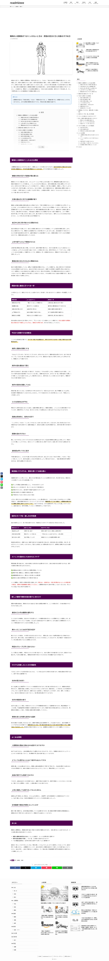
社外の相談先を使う (84, 129)
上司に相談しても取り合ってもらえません (89, 143)
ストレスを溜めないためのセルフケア (87, 116)
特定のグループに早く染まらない (87, 123)
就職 (15, 947)
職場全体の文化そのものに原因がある (30, 125)
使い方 (15, 891)
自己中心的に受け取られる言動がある (30, 121)
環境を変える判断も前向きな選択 (87, 131)
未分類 (15, 933)
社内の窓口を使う (84, 127)
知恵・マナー (17, 930)
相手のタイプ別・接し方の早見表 (86, 114)
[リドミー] (17, 2)
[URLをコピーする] (67, 867)
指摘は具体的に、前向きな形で (28, 140)
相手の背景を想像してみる (27, 136)
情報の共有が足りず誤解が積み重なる (30, 117)
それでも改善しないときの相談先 (86, 125)
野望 (14, 943)
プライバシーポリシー (58, 956)
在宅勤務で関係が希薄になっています (88, 144)
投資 (15, 894)
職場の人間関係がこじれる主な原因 (27, 115)
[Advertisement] (54, 19)
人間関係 (18, 860)
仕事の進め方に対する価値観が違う (29, 119)
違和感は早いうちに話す (26, 144)
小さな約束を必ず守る (26, 138)
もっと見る (41, 147)
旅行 (15, 940)
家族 (15, 907)
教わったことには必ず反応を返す (87, 122)
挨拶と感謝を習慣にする (26, 132)
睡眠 (15, 917)
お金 (14, 887)
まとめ (80, 147)
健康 (14, 913)
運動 (15, 920)
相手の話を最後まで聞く (26, 134)
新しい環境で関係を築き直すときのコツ (88, 118)
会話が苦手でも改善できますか (87, 141)
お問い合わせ (67, 956)
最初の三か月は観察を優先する (87, 120)
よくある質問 (82, 133)
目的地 (15, 937)
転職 (15, 950)
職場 (13, 860)
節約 (15, 897)
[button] (15, 867)
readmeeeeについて (47, 956)
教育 (14, 926)
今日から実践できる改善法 (25, 130)
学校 (15, 904)
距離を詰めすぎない (25, 142)
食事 (15, 923)
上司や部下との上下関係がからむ (29, 123)
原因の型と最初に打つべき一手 (26, 127)
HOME (40, 956)
